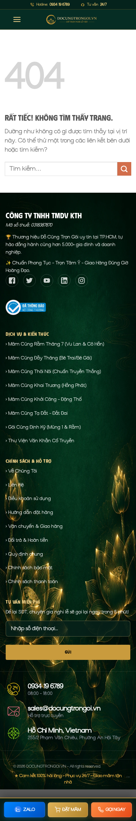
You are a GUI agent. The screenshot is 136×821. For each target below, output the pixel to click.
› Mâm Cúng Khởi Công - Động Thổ (44, 399)
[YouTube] (46, 280)
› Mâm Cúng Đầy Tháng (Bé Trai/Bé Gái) (49, 358)
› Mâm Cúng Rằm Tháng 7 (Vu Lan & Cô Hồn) (55, 344)
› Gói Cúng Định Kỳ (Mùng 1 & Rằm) (43, 427)
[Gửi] (124, 169)
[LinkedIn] (64, 280)
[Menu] (17, 19)
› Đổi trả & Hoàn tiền (27, 540)
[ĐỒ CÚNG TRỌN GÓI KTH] (71, 19)
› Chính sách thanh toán (32, 581)
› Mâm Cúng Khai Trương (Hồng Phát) (46, 385)
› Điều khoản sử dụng (28, 498)
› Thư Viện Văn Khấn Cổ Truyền (40, 441)
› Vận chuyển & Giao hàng (34, 526)
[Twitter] (29, 280)
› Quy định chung (24, 554)
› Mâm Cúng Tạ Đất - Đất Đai (37, 413)
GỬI (68, 652)
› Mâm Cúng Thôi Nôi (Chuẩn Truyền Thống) (53, 371)
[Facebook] (12, 280)
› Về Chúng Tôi (21, 471)
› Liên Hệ (15, 485)
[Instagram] (81, 280)
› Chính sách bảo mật (29, 567)
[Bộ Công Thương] (26, 306)
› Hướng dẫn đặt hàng (29, 512)
